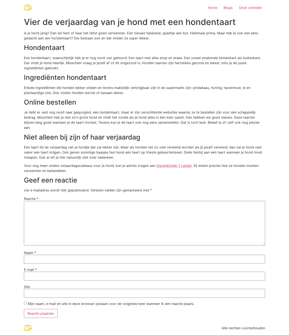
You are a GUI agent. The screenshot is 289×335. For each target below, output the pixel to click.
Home (212, 8)
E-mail (30, 269)
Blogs (228, 8)
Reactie (31, 198)
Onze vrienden (250, 8)
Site (27, 286)
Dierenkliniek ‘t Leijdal (174, 165)
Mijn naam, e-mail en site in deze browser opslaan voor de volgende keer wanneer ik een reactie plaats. (111, 303)
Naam (30, 252)
